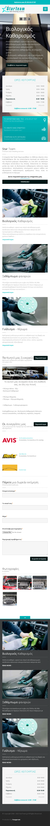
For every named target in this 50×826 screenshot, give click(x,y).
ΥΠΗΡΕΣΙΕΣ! (25, 182)
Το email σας (7, 503)
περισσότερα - (8, 239)
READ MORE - (7, 665)
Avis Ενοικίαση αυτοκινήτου (26, 438)
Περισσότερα (40, 358)
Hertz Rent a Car (22, 454)
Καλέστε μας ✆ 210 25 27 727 (25, 2)
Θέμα (4, 516)
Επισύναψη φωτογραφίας (12, 529)
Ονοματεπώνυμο (9, 491)
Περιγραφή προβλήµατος (12, 539)
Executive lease (22, 469)
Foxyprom (16, 820)
